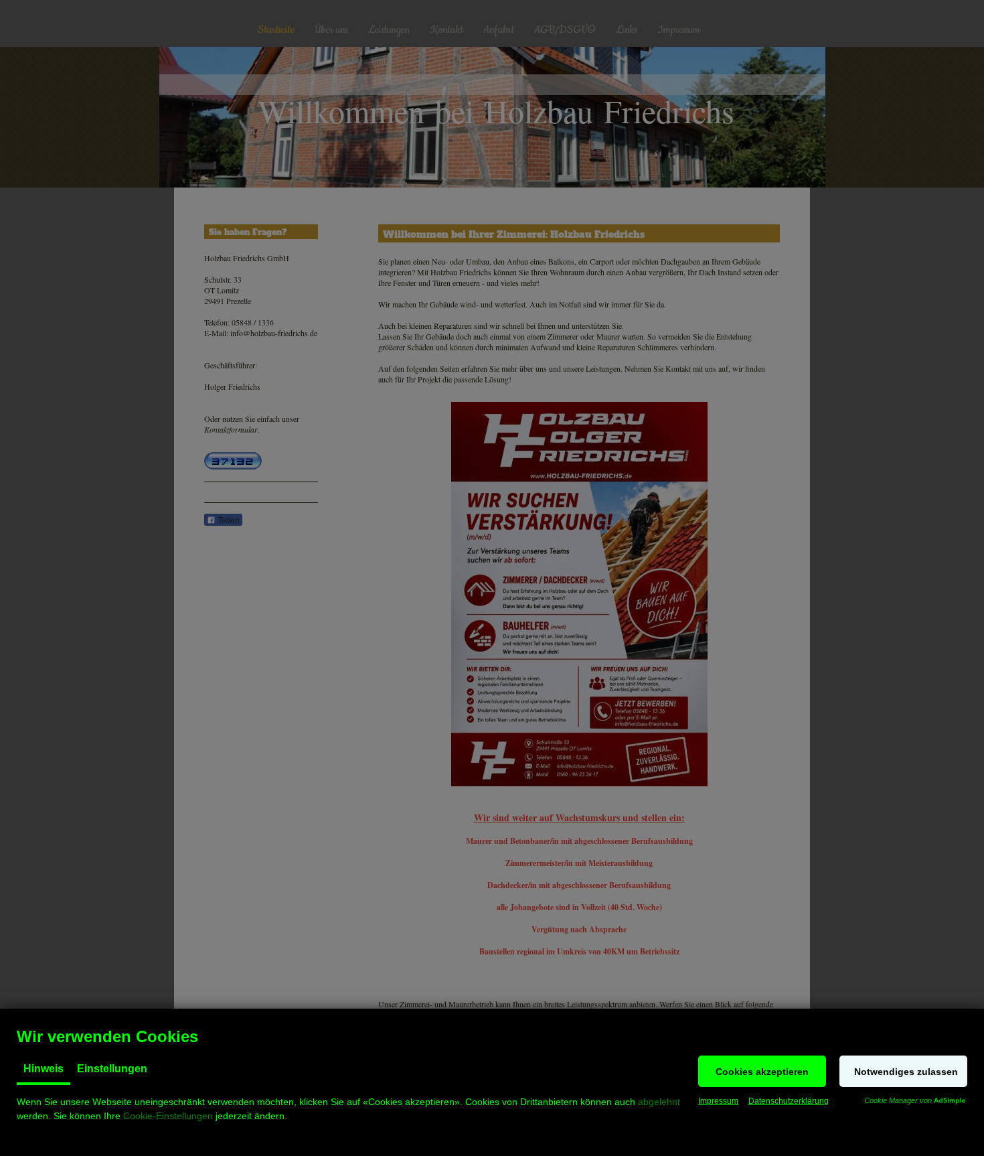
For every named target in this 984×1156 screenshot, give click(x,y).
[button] (762, 1071)
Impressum (718, 1101)
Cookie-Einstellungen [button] (168, 1115)
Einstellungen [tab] (112, 1068)
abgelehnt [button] (659, 1101)
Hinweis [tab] (43, 1068)
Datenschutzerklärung (788, 1101)
